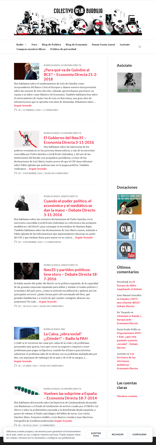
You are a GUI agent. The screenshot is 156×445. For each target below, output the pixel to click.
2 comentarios (52, 242)
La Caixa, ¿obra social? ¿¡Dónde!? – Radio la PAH (66, 336)
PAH (63, 329)
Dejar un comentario (56, 173)
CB (19, 110)
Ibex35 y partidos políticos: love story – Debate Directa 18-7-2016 (71, 274)
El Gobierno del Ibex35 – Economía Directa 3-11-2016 (69, 139)
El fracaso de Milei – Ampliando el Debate (129, 285)
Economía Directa (71, 65)
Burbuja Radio (52, 65)
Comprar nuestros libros (31, 49)
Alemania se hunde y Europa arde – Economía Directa (129, 319)
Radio (19, 44)
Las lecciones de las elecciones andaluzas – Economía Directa (127, 361)
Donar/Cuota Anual (103, 44)
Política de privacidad (63, 49)
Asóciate (125, 44)
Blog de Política (51, 44)
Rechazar (117, 434)
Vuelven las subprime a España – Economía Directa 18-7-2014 (70, 395)
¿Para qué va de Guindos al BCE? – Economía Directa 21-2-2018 (71, 74)
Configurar (139, 434)
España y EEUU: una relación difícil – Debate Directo (129, 302)
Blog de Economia (76, 44)
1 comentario (50, 110)
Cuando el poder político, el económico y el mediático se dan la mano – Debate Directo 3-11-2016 (69, 208)
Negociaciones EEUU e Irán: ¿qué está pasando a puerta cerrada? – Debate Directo (129, 340)
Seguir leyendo (23, 105)
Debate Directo (69, 196)
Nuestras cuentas (127, 396)
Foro (34, 44)
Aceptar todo (96, 434)
